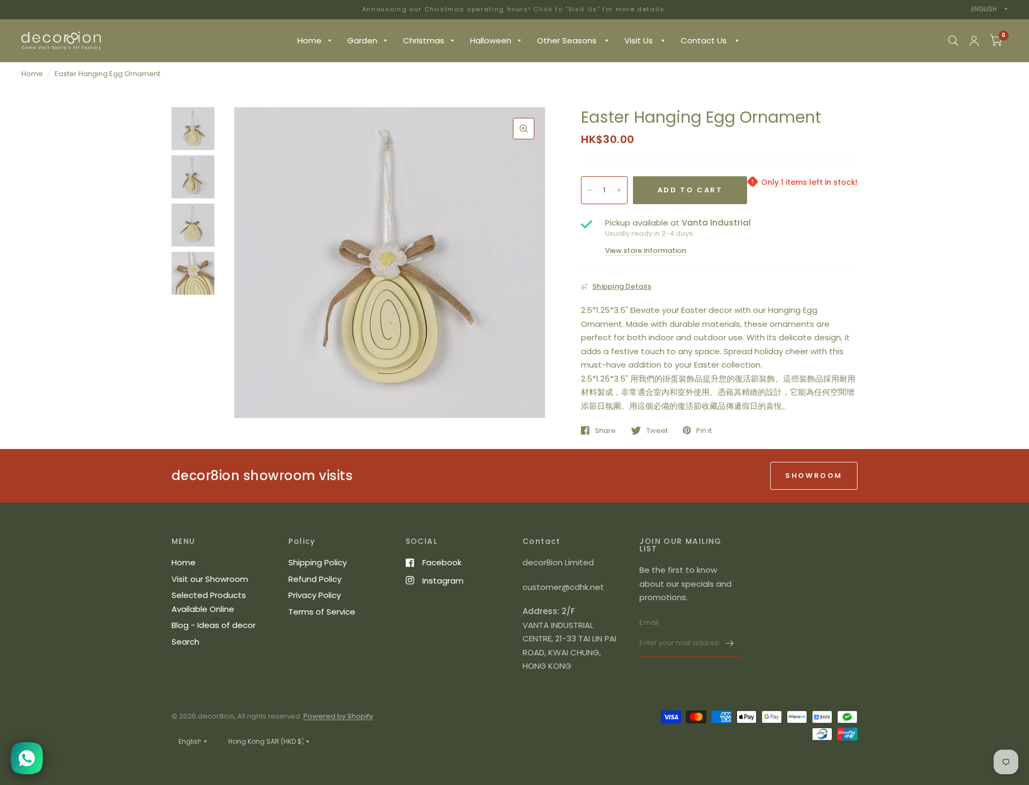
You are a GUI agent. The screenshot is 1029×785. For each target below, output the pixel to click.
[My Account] (974, 40)
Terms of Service (321, 611)
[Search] (953, 40)
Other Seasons (568, 40)
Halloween (490, 40)
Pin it (704, 430)
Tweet (657, 430)
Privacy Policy (314, 595)
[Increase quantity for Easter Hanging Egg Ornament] (619, 190)
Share (605, 430)
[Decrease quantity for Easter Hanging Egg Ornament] (589, 190)
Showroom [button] (813, 475)
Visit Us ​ (639, 40)
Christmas (423, 40)
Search (185, 641)
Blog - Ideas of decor (214, 625)
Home (309, 40)
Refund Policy (314, 579)
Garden (362, 40)
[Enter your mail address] (730, 643)
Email (649, 622)
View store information (645, 250)
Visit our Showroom (210, 579)
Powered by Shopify (338, 716)
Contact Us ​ (705, 40)
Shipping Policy (317, 562)
